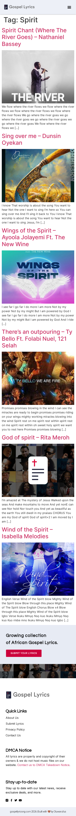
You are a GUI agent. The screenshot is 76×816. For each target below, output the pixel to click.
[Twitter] (15, 800)
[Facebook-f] (11, 800)
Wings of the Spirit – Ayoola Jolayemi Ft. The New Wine (33, 237)
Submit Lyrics (15, 723)
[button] (69, 7)
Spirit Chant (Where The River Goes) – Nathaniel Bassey (34, 37)
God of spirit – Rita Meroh (35, 437)
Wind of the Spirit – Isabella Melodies (27, 533)
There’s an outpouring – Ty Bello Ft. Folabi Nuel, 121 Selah (37, 338)
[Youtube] (20, 800)
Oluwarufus (60, 811)
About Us (12, 718)
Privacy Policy (15, 729)
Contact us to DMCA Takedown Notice (43, 765)
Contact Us (13, 735)
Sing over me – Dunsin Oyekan (31, 139)
